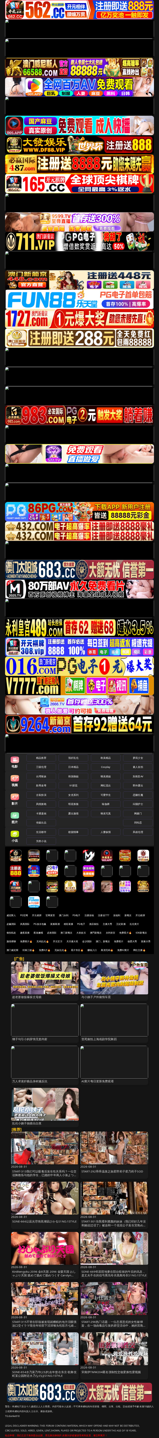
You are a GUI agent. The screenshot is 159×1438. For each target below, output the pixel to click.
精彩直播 (68, 924)
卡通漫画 (41, 813)
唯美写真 (106, 813)
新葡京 (127, 915)
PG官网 (24, 915)
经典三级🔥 (28, 950)
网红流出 (106, 785)
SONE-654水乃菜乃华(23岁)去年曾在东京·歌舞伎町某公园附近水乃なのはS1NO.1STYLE (44, 1374)
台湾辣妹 (41, 776)
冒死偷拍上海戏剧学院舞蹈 (99, 1039)
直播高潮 (55, 924)
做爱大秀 (132, 941)
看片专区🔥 (77, 950)
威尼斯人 (11, 915)
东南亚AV (138, 776)
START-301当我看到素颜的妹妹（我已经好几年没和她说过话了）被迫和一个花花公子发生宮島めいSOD (113, 1225)
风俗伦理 (138, 832)
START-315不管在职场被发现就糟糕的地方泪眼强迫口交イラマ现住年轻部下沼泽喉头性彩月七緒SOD (44, 1325)
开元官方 (57, 941)
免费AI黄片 (123, 950)
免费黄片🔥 (26, 941)
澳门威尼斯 (12, 950)
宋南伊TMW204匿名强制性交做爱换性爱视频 (111, 1372)
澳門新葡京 (96, 932)
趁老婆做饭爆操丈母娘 (27, 997)
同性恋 (138, 822)
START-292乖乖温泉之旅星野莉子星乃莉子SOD (112, 1171)
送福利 (116, 915)
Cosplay (105, 767)
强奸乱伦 (73, 758)
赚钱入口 (92, 950)
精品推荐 (41, 758)
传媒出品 (41, 822)
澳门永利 (63, 915)
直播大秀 (145, 941)
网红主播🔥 (139, 950)
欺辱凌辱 (41, 785)
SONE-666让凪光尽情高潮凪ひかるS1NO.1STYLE (44, 1221)
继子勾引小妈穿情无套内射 (30, 1039)
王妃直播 (121, 924)
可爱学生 (106, 795)
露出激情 (73, 813)
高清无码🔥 (107, 950)
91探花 (73, 785)
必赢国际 (11, 924)
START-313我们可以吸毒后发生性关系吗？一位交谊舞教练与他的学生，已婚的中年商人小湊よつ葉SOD (44, 1175)
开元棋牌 (36, 915)
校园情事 (73, 832)
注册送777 (103, 915)
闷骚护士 (138, 804)
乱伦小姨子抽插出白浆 (27, 1123)
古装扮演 (41, 795)
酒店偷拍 (94, 924)
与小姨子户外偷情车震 (96, 997)
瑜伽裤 (105, 804)
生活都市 (41, 832)
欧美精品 (106, 758)
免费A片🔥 (45, 950)
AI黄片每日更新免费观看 (97, 1081)
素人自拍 (138, 767)
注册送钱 (89, 915)
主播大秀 (107, 924)
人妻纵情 (106, 832)
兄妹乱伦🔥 (60, 950)
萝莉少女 (138, 758)
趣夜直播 (25, 932)
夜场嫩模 (38, 932)
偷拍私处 (11, 932)
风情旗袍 (41, 804)
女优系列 (73, 795)
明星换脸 (73, 804)
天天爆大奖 (72, 941)
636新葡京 (141, 932)
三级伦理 (41, 767)
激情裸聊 (11, 941)
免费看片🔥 (125, 932)
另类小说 (41, 841)
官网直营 (50, 915)
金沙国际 (87, 941)
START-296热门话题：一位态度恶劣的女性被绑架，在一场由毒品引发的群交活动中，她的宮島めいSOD (113, 1325)
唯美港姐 (106, 776)
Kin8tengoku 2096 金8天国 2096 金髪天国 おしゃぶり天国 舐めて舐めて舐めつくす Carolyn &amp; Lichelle (44, 1275)
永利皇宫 (110, 932)
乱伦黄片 (134, 924)
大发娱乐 (81, 932)
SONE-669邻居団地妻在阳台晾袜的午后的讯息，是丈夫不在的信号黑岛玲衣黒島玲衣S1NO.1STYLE (114, 1273)
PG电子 (76, 915)
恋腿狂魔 (138, 795)
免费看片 (119, 941)
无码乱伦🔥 (42, 941)
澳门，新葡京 (103, 941)
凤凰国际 (25, 924)
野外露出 (138, 785)
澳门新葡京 (66, 932)
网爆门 (138, 813)
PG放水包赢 (40, 924)
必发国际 (52, 932)
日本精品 (73, 767)
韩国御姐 (73, 776)
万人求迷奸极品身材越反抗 (30, 1081)
